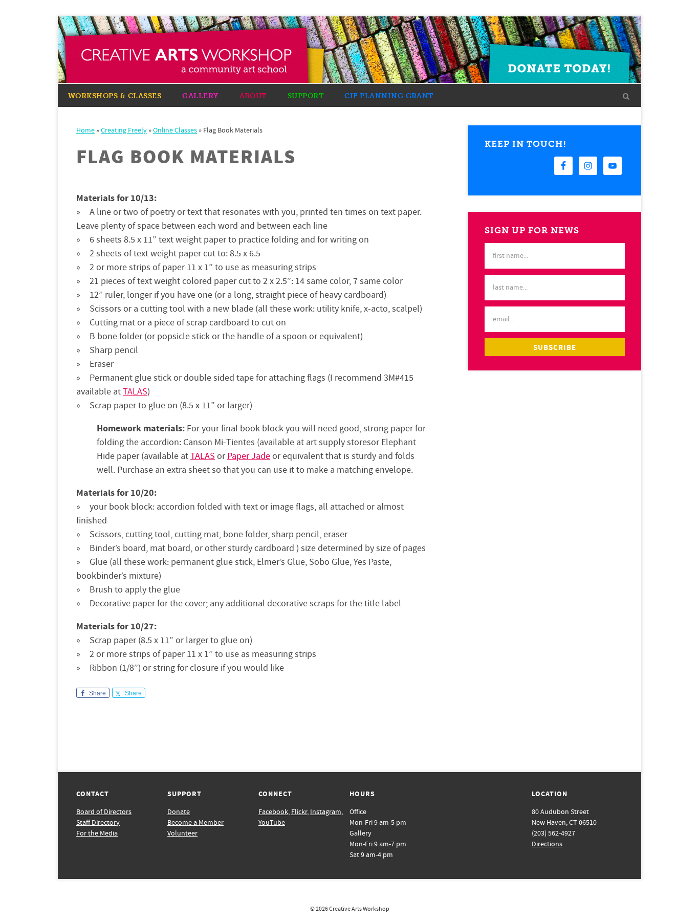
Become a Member (195, 822)
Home (85, 130)
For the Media (97, 833)
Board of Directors (104, 812)
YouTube (271, 822)
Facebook (273, 812)
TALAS (135, 392)
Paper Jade (248, 456)
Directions (547, 844)
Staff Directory (98, 822)
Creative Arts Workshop (359, 909)
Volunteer (182, 833)
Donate (178, 812)
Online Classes (175, 130)
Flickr (299, 812)
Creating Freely (124, 130)
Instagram (325, 812)
